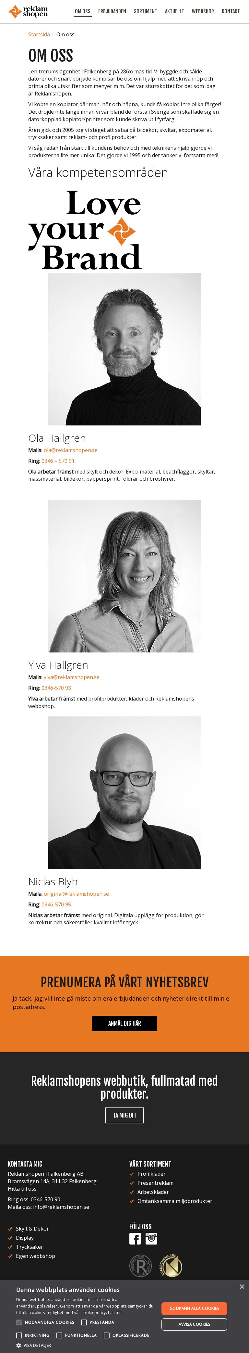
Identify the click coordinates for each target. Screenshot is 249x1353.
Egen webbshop (35, 1255)
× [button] (241, 1286)
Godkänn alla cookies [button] (194, 1308)
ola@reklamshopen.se (71, 450)
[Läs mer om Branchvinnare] (171, 1265)
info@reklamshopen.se (61, 1206)
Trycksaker (29, 1246)
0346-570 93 (56, 687)
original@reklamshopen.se (76, 893)
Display (25, 1237)
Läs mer (115, 1312)
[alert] (124, 1316)
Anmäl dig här (124, 1023)
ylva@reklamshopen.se (72, 677)
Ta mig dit (124, 1115)
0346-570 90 (45, 1199)
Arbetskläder (153, 1191)
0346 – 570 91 (58, 460)
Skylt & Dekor (32, 1228)
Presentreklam (155, 1182)
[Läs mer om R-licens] (143, 1265)
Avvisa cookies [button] (194, 1324)
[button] (85, 1345)
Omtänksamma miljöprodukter (174, 1201)
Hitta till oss (22, 1188)
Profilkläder (151, 1173)
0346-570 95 (56, 904)
